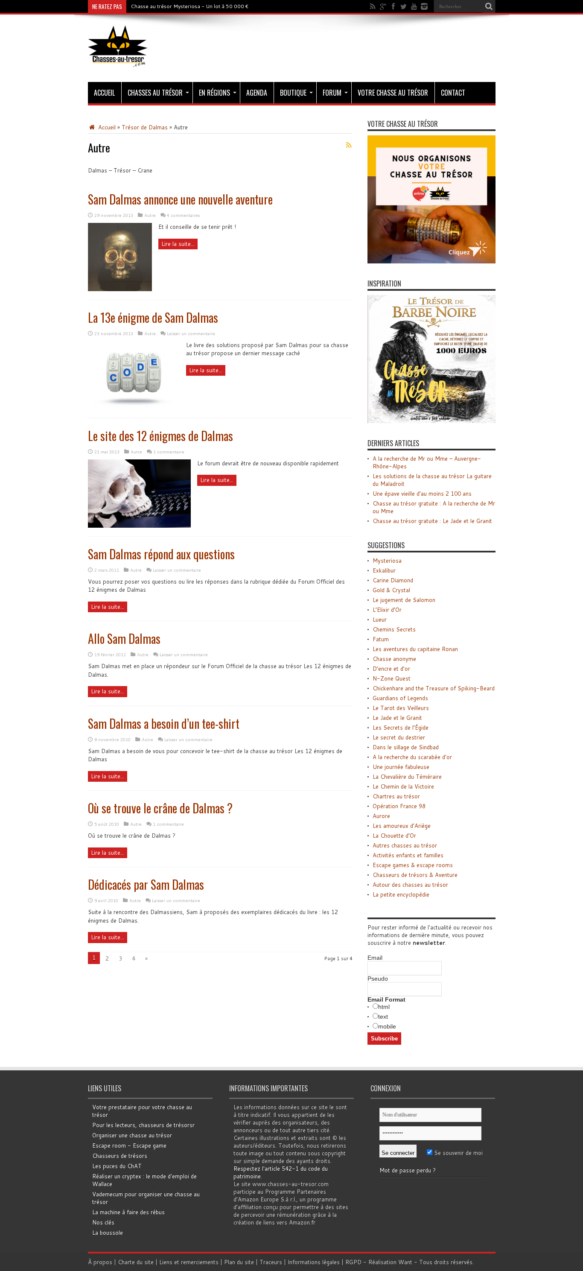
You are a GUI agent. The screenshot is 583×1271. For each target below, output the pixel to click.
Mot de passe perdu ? (407, 1170)
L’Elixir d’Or (387, 610)
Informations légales (314, 1262)
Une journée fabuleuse (401, 767)
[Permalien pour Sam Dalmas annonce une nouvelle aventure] (120, 289)
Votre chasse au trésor (393, 93)
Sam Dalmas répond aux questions (161, 554)
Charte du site (136, 1262)
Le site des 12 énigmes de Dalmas (160, 435)
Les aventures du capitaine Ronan (415, 649)
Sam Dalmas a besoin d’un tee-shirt (163, 723)
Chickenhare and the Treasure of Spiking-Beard (434, 688)
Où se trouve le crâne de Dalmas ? (160, 808)
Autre (150, 215)
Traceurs (270, 1262)
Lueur (380, 619)
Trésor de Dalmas (145, 127)
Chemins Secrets (394, 629)
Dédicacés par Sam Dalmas (146, 884)
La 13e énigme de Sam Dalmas (153, 317)
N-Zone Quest (392, 678)
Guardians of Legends (400, 698)
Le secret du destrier (399, 737)
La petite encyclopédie (401, 894)
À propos (100, 1262)
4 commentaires (183, 215)
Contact (453, 93)
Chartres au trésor (396, 796)
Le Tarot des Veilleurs (401, 708)
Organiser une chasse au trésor (132, 1135)
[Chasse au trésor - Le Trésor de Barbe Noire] (431, 421)
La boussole (107, 1232)
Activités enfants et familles (408, 855)
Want (405, 1262)
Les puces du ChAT (117, 1166)
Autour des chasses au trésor (410, 884)
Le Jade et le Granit (397, 718)
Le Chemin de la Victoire (403, 786)
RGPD (353, 1262)
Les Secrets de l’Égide (401, 727)
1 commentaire (168, 452)
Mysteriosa (387, 560)
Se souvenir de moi (457, 1153)
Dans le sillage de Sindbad (406, 747)
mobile (387, 1026)
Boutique (293, 93)
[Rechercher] (489, 6)
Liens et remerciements (189, 1262)
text (383, 1016)
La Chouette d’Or (394, 835)
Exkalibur (384, 570)
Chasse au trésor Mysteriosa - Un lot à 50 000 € (190, 6)
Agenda (256, 93)
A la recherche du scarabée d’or (412, 757)
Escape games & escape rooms (413, 865)
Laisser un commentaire (191, 333)
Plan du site (239, 1262)
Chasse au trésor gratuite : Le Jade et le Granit (432, 521)
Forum (332, 93)
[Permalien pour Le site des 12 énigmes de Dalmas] (139, 525)
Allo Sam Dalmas (124, 638)
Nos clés (103, 1222)
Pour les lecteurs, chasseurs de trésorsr (143, 1125)
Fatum (381, 639)
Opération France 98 (399, 806)
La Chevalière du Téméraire (407, 776)
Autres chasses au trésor (405, 845)
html (384, 1006)
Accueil (104, 93)
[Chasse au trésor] (118, 60)
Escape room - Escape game (129, 1145)
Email (374, 957)
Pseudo (377, 978)
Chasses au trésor (155, 93)
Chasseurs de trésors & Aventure (415, 875)
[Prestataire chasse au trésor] (431, 261)
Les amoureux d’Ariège (402, 826)
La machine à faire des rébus (128, 1212)
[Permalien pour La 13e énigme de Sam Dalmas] (134, 407)
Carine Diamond (393, 580)
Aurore (381, 816)
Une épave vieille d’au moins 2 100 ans (422, 493)
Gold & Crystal (391, 590)
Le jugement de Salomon (404, 600)
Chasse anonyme (394, 659)
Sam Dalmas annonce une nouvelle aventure (180, 199)
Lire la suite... (178, 244)
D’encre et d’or (391, 668)
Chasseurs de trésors (119, 1156)
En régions (214, 93)
